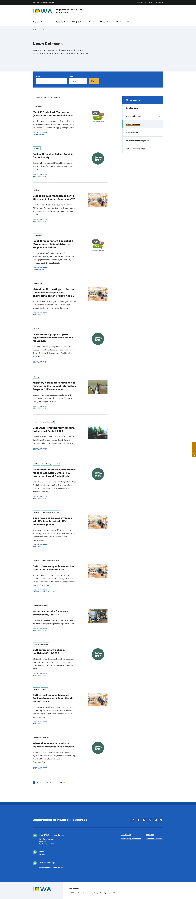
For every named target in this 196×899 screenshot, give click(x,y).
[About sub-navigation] (122, 21)
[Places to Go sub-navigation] (67, 21)
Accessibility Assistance (131, 839)
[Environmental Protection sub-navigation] (111, 21)
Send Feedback (74, 888)
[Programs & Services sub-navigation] (50, 21)
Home (37, 30)
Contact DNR (126, 834)
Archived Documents (154, 839)
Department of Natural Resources (69, 11)
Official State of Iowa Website (43, 2)
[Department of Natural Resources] (43, 11)
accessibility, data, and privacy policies (102, 893)
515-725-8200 (44, 855)
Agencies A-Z (141, 2)
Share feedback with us (49, 867)
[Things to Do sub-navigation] (84, 21)
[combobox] (78, 81)
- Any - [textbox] (75, 81)
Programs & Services (156, 2)
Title (38, 76)
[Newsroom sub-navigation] (137, 21)
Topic (71, 76)
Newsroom (47, 30)
